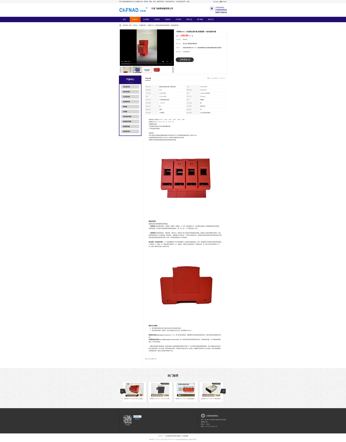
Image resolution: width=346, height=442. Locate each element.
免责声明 (173, 436)
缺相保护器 (126, 131)
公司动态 (157, 19)
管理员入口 (180, 436)
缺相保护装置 (127, 121)
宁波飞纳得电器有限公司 (182, 439)
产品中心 (135, 19)
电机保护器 (126, 86)
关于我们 (178, 19)
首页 (124, 19)
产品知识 (167, 19)
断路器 (125, 106)
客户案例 (200, 19)
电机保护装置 (127, 116)
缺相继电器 (126, 126)
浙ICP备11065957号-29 (168, 439)
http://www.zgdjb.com (150, 358)
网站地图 (185, 436)
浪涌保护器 (142, 25)
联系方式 (211, 19)
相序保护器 (126, 91)
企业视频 (146, 19)
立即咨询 (183, 59)
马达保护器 (126, 96)
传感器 (125, 111)
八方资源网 (167, 436)
